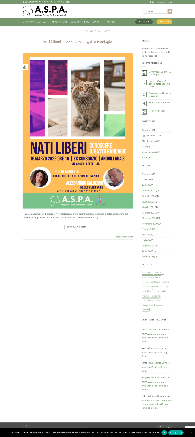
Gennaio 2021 (149, 212)
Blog (86, 22)
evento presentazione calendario (155, 282)
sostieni (145, 309)
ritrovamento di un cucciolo (153, 305)
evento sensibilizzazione (152, 286)
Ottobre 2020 (148, 229)
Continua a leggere (78, 227)
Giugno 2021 (148, 201)
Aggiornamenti (149, 135)
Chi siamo (28, 22)
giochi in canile (160, 291)
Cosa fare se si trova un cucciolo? (160, 94)
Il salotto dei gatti (157, 110)
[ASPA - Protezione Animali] (49, 11)
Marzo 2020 (148, 256)
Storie (144, 157)
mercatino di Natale (150, 300)
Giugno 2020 (148, 245)
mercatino (156, 296)
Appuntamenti (59, 22)
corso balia (159, 272)
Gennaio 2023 (149, 196)
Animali (42, 22)
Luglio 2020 (147, 240)
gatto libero (147, 291)
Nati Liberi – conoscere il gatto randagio (77, 42)
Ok (164, 432)
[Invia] (170, 11)
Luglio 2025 (147, 179)
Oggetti (75, 22)
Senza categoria (149, 151)
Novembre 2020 (150, 223)
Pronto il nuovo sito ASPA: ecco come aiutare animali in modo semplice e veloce (155, 335)
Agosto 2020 (148, 234)
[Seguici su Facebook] (150, 2)
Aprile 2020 (147, 251)
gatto (167, 286)
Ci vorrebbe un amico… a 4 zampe (160, 73)
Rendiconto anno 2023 (160, 102)
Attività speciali (149, 140)
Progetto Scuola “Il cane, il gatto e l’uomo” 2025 (160, 84)
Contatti (97, 22)
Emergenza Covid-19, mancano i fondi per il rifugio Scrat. (156, 351)
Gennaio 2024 (149, 190)
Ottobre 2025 (148, 174)
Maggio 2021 (148, 207)
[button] (164, 2)
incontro (145, 296)
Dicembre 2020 (149, 218)
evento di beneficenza (151, 277)
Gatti (144, 146)
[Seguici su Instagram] (153, 2)
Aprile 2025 (147, 185)
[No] (191, 433)
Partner (110, 22)
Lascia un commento (124, 237)
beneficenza (147, 272)
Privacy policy (176, 432)
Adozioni (146, 130)
